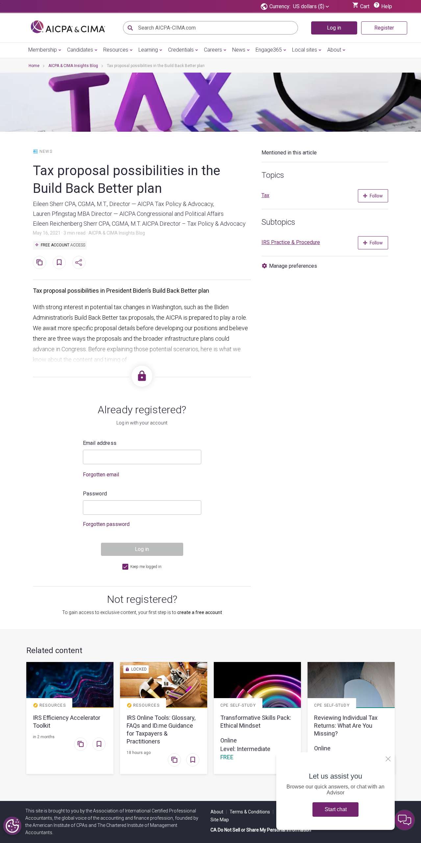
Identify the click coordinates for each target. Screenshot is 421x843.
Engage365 (269, 50)
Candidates (80, 50)
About (334, 50)
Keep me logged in (145, 566)
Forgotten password (106, 524)
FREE (227, 757)
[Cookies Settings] (12, 826)
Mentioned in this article (289, 152)
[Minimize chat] (404, 820)
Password (95, 493)
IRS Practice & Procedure (290, 242)
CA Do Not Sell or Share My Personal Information (260, 829)
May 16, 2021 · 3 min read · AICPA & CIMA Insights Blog (89, 233)
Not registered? (142, 599)
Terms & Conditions (252, 811)
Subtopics (278, 222)
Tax (265, 195)
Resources (115, 50)
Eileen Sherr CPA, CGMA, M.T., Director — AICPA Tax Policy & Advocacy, (123, 203)
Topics (272, 175)
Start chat (336, 809)
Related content (54, 650)
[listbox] (311, 6)
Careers (213, 50)
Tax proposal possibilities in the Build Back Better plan (126, 179)
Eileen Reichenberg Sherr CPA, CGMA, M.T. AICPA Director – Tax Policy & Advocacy (139, 223)
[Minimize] (388, 759)
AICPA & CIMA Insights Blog (73, 65)
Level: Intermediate (245, 748)
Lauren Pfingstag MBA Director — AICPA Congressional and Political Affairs (128, 213)
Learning (148, 50)
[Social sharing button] (79, 262)
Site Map (219, 819)
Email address (100, 443)
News (238, 50)
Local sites (304, 50)
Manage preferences (293, 266)
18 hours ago (139, 752)
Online (228, 740)
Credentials (181, 50)
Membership (42, 50)
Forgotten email (101, 474)
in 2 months (44, 737)
